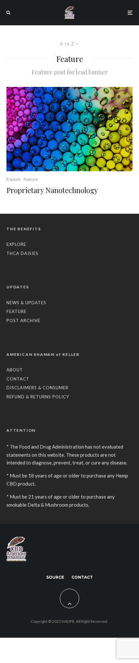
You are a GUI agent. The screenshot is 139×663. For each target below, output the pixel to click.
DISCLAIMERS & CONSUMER (37, 387)
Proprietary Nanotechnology (52, 190)
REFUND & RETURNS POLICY (37, 396)
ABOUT (14, 369)
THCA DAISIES (22, 253)
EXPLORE (16, 244)
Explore (13, 179)
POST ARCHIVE (23, 320)
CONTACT (17, 378)
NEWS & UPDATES (26, 302)
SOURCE (55, 577)
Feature (31, 179)
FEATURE (16, 311)
